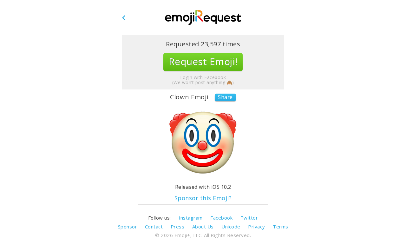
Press (178, 226)
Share (225, 97)
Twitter (249, 217)
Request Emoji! (203, 61)
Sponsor (127, 226)
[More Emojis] (203, 17)
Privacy (256, 226)
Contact (154, 226)
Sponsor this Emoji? (203, 198)
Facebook (221, 217)
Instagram (191, 217)
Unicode (230, 226)
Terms (280, 226)
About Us (203, 226)
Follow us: (159, 217)
